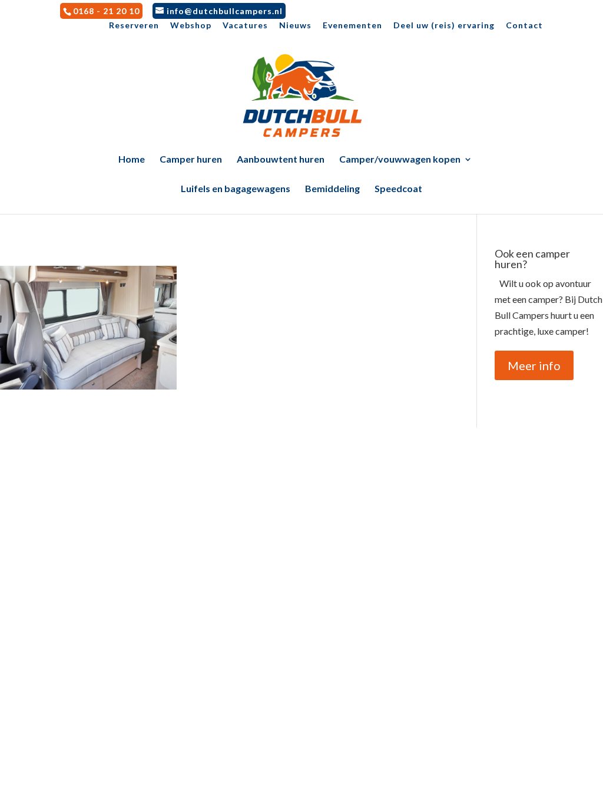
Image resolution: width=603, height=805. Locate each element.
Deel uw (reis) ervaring (444, 25)
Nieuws (295, 25)
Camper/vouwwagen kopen (399, 159)
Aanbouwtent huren (280, 159)
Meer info (534, 365)
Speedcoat (398, 189)
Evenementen (352, 25)
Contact (524, 25)
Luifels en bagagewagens (235, 189)
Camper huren (191, 159)
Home (131, 159)
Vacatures (245, 25)
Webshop (190, 25)
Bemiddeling (332, 189)
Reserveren (134, 25)
